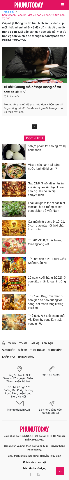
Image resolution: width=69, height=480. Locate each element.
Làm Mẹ (34, 343)
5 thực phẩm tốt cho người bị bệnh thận (47, 148)
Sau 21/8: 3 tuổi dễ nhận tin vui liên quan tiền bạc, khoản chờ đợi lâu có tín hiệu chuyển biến (46, 189)
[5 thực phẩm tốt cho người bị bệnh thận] (14, 152)
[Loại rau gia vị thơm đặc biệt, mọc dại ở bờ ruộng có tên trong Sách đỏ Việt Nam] (14, 209)
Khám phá (8, 356)
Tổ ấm (23, 343)
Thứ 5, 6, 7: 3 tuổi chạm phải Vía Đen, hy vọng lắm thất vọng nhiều (46, 319)
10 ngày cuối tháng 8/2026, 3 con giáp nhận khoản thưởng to (47, 281)
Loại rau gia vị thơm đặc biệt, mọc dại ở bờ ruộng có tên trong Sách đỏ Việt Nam (47, 206)
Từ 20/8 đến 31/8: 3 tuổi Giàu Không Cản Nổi (47, 260)
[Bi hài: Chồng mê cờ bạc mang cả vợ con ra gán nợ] (34, 65)
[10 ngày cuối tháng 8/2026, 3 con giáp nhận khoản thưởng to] (14, 284)
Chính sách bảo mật (34, 462)
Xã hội (12, 343)
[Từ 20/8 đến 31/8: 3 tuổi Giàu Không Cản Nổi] (14, 265)
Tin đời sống (26, 356)
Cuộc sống (55, 350)
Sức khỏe (8, 350)
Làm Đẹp (47, 343)
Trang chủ (8, 11)
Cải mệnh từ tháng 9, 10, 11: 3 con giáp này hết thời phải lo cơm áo (46, 225)
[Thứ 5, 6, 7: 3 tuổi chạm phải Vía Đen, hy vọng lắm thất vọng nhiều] (14, 322)
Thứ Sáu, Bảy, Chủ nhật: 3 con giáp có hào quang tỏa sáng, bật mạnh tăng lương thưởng (45, 302)
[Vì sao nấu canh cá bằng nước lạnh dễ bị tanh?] (14, 171)
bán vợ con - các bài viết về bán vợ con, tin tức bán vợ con (33, 16)
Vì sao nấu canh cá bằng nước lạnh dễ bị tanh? (44, 166)
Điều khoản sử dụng (34, 468)
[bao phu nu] (29, 5)
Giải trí (22, 350)
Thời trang (37, 350)
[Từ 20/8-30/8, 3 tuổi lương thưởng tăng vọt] (14, 246)
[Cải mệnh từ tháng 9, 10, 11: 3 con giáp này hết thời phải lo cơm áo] (14, 228)
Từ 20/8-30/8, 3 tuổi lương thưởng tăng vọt (45, 242)
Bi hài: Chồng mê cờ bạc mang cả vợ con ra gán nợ (32, 89)
